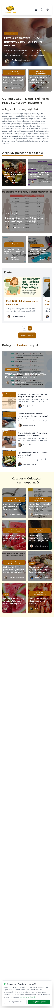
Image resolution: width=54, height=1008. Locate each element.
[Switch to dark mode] (47, 9)
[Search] (42, 9)
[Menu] (36, 9)
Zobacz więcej (27, 335)
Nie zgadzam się (15, 1002)
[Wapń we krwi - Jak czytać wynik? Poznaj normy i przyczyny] (27, 369)
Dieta (7, 168)
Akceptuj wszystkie (39, 1002)
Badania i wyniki (11, 33)
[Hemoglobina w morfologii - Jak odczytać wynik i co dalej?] (27, 211)
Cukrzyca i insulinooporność (14, 72)
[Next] (30, 328)
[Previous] (24, 328)
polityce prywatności (27, 997)
